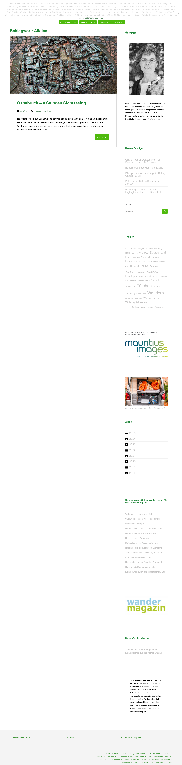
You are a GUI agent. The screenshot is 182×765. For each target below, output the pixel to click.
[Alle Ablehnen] (178, 13)
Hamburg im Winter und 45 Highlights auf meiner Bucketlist (143, 190)
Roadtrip (130, 276)
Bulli (127, 252)
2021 (132, 456)
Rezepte (152, 271)
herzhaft (147, 261)
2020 (132, 461)
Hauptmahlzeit (133, 261)
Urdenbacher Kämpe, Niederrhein (140, 533)
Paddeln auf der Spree (135, 523)
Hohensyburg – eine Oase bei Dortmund (143, 562)
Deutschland (158, 252)
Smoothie (163, 276)
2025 (132, 433)
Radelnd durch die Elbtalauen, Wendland (143, 547)
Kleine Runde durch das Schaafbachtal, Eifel (145, 571)
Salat (146, 276)
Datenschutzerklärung (20, 737)
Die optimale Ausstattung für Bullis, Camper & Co (145, 174)
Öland (150, 307)
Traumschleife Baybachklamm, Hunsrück (143, 552)
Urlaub (156, 286)
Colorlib (150, 762)
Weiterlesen (102, 137)
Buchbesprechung (154, 248)
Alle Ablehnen (88, 22)
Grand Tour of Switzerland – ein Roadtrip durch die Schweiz (143, 161)
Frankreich (145, 257)
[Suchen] (165, 211)
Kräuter (162, 262)
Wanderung (129, 298)
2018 (132, 473)
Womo (143, 302)
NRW (145, 265)
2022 (132, 450)
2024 (132, 438)
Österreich (159, 307)
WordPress (168, 762)
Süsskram (130, 286)
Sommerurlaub (131, 280)
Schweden (154, 276)
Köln (127, 266)
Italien (155, 261)
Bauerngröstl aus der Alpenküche (144, 167)
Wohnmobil (132, 302)
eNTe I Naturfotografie (131, 737)
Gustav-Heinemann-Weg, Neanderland (142, 518)
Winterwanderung (152, 298)
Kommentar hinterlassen (43, 111)
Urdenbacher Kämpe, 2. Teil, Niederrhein (143, 528)
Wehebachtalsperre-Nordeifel (138, 514)
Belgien (141, 248)
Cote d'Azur (144, 252)
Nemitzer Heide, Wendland (137, 538)
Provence (154, 266)
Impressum (70, 737)
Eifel (127, 257)
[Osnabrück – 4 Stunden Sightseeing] (63, 65)
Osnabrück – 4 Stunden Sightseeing (51, 103)
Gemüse (155, 257)
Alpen (127, 248)
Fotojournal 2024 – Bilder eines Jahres (143, 182)
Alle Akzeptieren (68, 22)
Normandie (135, 266)
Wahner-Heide (141, 294)
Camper (135, 252)
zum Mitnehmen (136, 307)
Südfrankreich (144, 280)
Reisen (130, 271)
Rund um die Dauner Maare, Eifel (140, 566)
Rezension (141, 271)
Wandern (155, 292)
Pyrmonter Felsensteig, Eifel (138, 557)
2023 (132, 444)
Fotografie (136, 257)
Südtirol (155, 280)
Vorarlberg (130, 293)
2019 (132, 467)
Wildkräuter (138, 298)
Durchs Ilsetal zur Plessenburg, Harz (141, 542)
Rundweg (139, 276)
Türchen (144, 285)
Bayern (134, 248)
